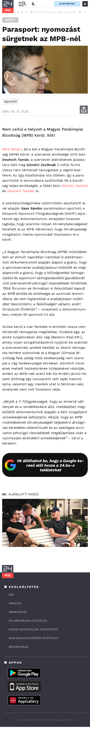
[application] (45, 523)
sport (24, 12)
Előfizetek (67, 3)
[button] (84, 11)
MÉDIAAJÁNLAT (19, 646)
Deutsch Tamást (21, 191)
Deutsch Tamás (45, 12)
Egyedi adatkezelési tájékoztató (33, 629)
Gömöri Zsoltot (75, 186)
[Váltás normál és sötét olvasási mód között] (33, 4)
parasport (69, 12)
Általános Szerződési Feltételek (33, 638)
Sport (10, 20)
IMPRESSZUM (17, 612)
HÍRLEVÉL (15, 603)
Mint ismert (12, 149)
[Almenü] (22, 4)
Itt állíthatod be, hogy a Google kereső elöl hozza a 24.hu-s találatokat (50, 465)
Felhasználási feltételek (28, 620)
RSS (11, 594)
